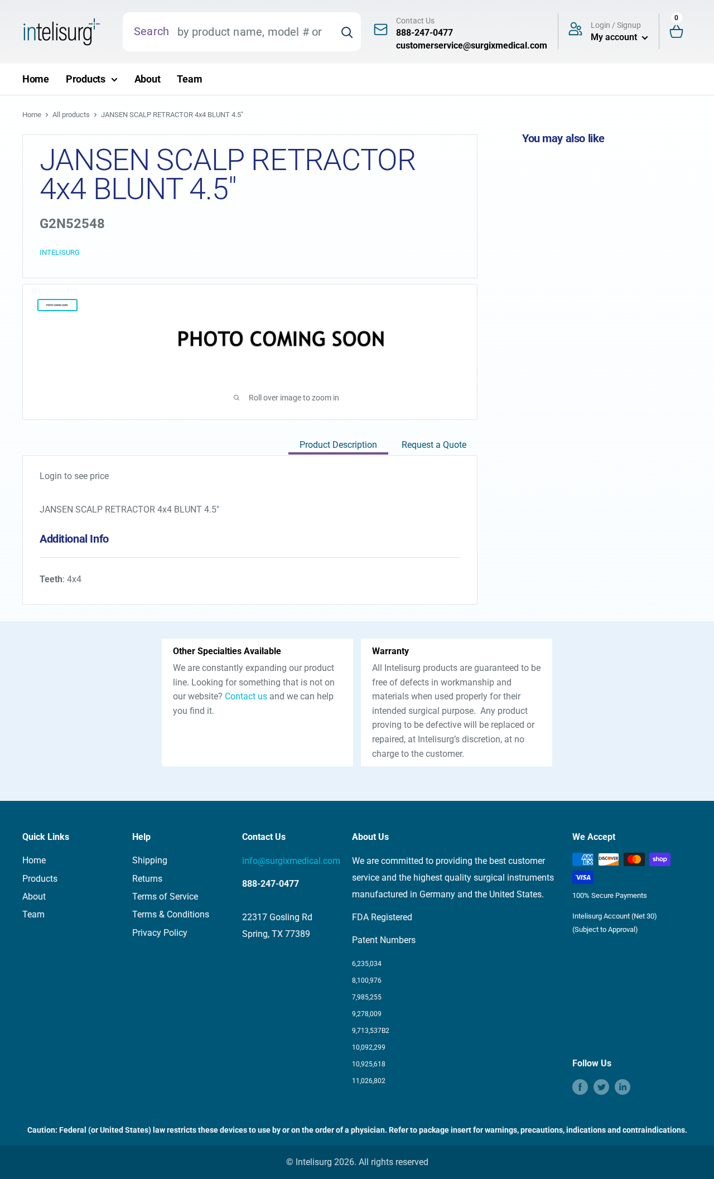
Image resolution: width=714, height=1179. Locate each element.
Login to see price (74, 476)
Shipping (149, 860)
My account (615, 37)
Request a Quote (434, 444)
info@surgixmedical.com (291, 861)
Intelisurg (60, 252)
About (147, 79)
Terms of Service (165, 896)
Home (35, 79)
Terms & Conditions (170, 914)
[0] (681, 32)
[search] (251, 31)
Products (85, 79)
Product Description (338, 444)
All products (71, 114)
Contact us (246, 696)
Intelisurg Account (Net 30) (614, 916)
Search (151, 31)
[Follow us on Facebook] (580, 1087)
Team (189, 79)
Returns (147, 878)
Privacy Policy (159, 932)
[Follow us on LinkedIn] (622, 1087)
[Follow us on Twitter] (601, 1087)
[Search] (347, 31)
